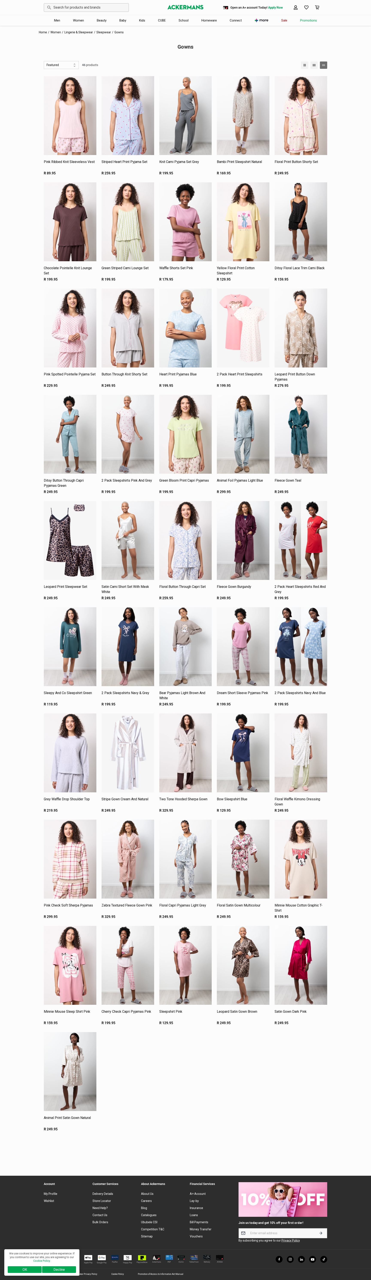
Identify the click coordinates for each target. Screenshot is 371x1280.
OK (25, 1270)
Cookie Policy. (41, 1260)
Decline (59, 1270)
